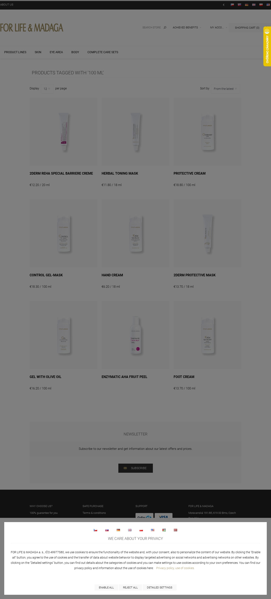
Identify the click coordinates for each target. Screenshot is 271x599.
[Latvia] (175, 530)
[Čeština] (95, 530)
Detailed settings (159, 587)
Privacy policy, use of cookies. (175, 568)
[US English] (152, 530)
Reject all (130, 587)
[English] (129, 530)
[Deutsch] (118, 530)
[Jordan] (164, 530)
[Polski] (141, 530)
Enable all (106, 587)
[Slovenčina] (107, 530)
